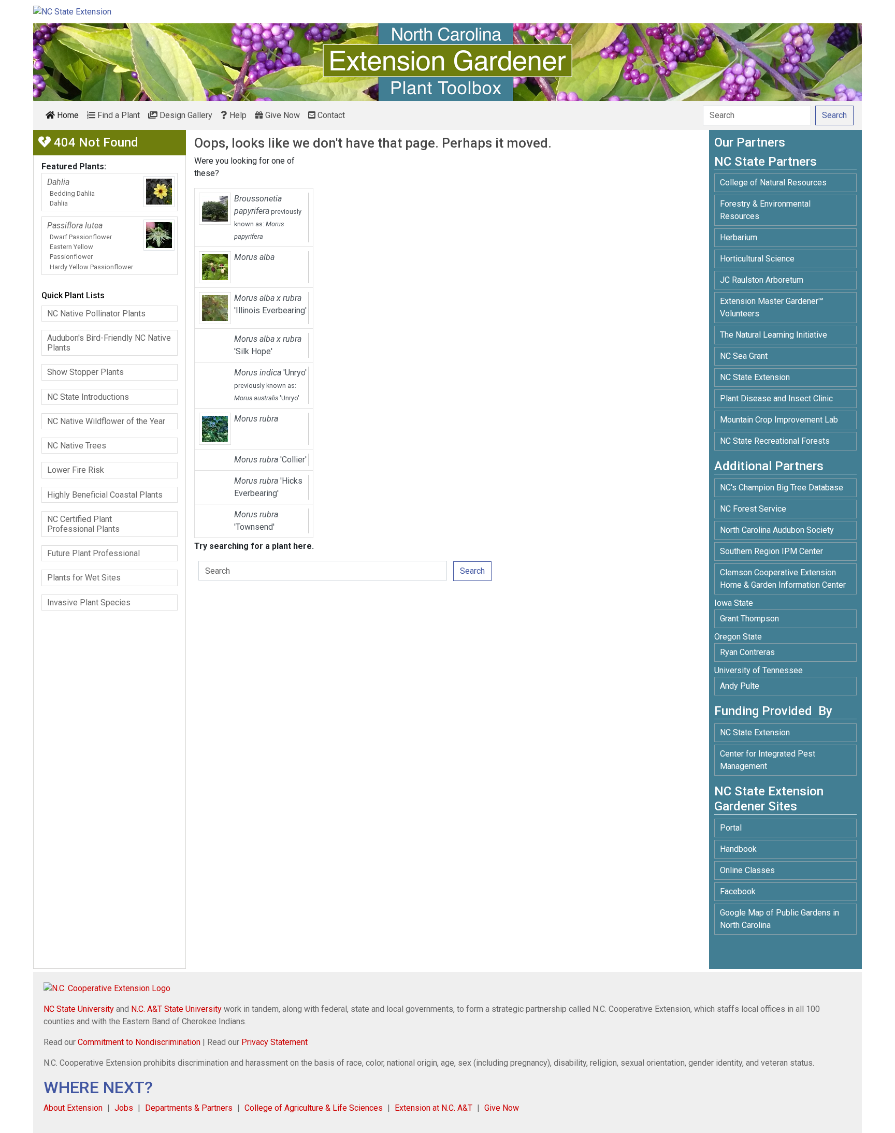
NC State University (79, 1009)
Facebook (738, 891)
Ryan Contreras (747, 652)
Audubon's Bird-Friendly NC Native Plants (109, 343)
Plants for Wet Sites (84, 578)
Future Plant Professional (93, 553)
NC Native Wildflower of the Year (106, 421)
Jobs (123, 1108)
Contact (330, 115)
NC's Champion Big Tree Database (781, 487)
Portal (731, 828)
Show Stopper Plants (85, 372)
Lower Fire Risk (75, 470)
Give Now (281, 115)
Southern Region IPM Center (771, 551)
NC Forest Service (753, 509)
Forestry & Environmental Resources (765, 210)
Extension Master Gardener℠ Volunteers (772, 307)
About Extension (73, 1108)
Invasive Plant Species (89, 602)
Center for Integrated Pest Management (767, 760)
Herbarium (738, 237)
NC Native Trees (76, 446)
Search (472, 571)
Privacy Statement (274, 1042)
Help (237, 115)
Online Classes (747, 870)
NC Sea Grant (744, 356)
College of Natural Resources (773, 182)
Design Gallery (184, 115)
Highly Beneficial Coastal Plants (105, 495)
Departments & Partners (189, 1108)
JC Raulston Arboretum (761, 280)
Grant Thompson (749, 618)
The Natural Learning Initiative (773, 335)
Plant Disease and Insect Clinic (776, 398)
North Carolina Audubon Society (778, 530)
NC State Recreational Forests (775, 441)
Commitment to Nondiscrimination (139, 1042)
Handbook (738, 849)
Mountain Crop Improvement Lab (779, 420)
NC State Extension (755, 377)
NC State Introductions (88, 397)
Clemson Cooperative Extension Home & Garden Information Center (783, 579)
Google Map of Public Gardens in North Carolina (779, 919)
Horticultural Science (757, 259)
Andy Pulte (739, 686)
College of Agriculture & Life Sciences (313, 1108)
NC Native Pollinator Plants (96, 313)
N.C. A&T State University (176, 1009)
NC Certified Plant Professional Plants (83, 524)
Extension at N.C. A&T (433, 1108)
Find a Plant (117, 115)
